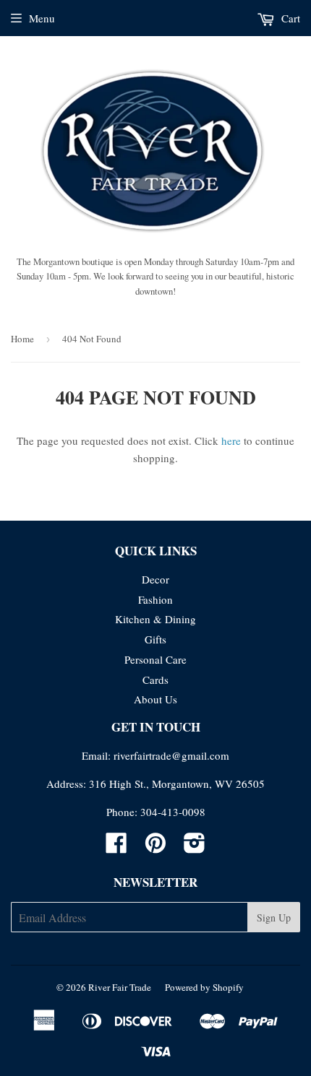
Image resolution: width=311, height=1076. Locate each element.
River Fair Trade (119, 987)
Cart (289, 18)
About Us (155, 699)
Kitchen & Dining (155, 619)
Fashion (155, 599)
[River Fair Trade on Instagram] (194, 847)
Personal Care (155, 659)
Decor (155, 579)
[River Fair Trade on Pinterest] (155, 847)
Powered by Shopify (204, 987)
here (231, 440)
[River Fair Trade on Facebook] (116, 847)
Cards (155, 679)
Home (22, 338)
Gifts (155, 639)
